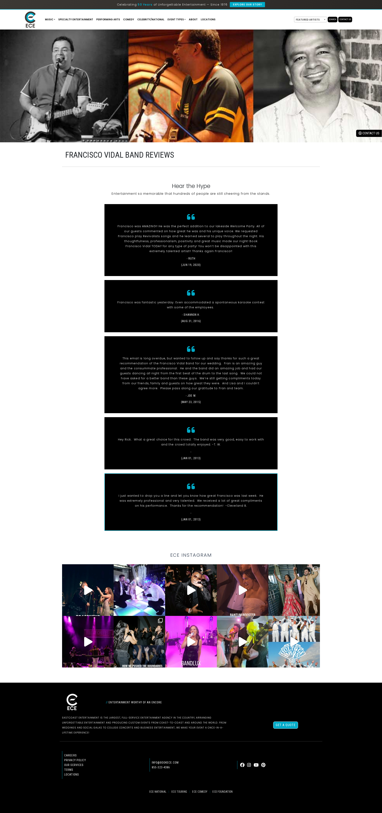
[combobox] (310, 19)
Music (49, 19)
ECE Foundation (222, 791)
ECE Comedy (199, 791)
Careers (70, 755)
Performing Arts (108, 19)
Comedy (128, 19)
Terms (68, 769)
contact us (370, 133)
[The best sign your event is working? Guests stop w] (139, 590)
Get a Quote (285, 725)
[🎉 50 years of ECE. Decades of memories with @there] (294, 642)
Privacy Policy (75, 760)
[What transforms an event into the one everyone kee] (139, 642)
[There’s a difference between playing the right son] (242, 590)
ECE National (158, 791)
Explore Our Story (247, 4)
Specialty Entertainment (75, 19)
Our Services (74, 765)
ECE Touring (179, 791)
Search (332, 19)
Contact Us (345, 19)
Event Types (176, 19)
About (193, 19)
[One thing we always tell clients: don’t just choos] (191, 642)
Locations (208, 19)
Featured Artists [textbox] (308, 19)
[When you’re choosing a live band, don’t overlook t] (88, 590)
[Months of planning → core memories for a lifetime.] (88, 642)
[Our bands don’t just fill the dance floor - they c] (242, 642)
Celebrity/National (150, 19)
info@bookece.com (165, 762)
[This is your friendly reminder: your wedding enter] (294, 590)
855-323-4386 (161, 767)
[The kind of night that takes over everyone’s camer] (191, 590)
